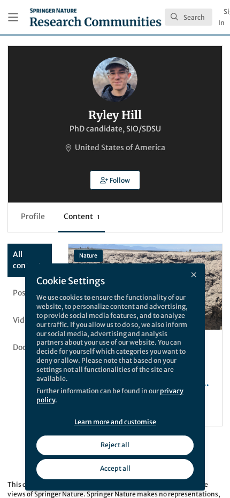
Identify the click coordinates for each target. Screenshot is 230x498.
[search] (188, 17)
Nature (88, 255)
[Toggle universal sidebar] (13, 17)
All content (27, 260)
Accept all (115, 468)
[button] (115, 180)
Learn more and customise (115, 422)
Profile (33, 216)
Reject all (115, 445)
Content (81, 216)
